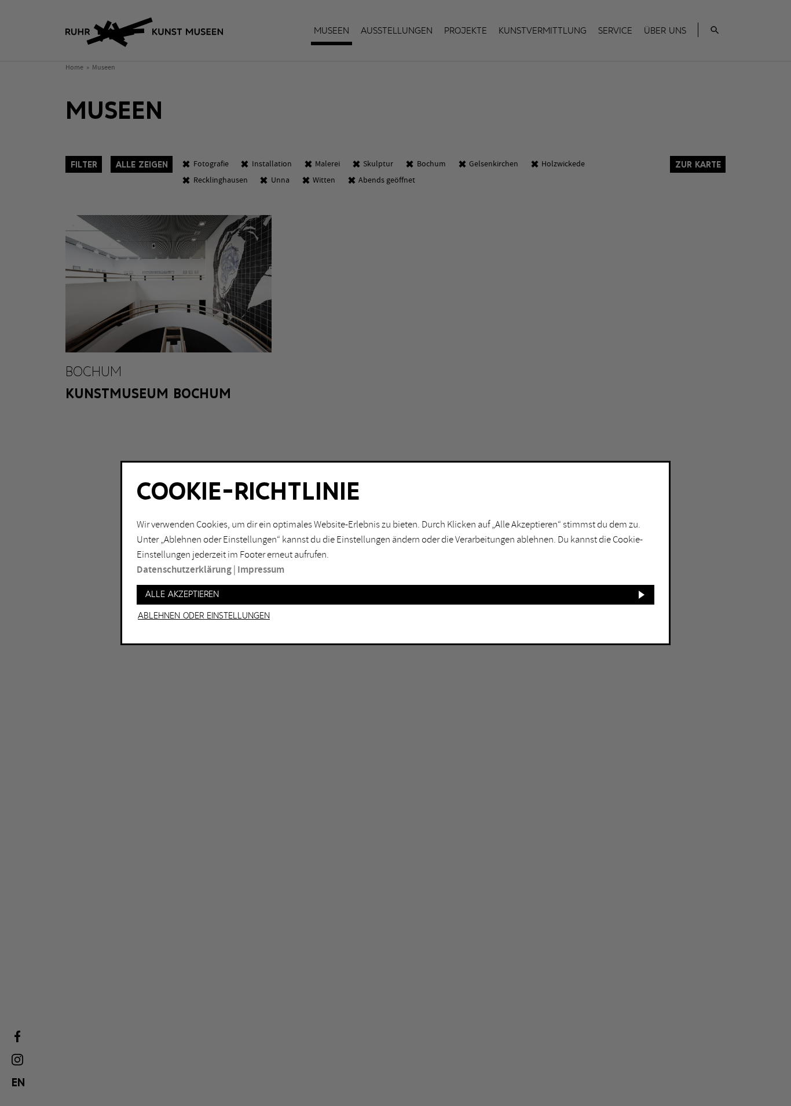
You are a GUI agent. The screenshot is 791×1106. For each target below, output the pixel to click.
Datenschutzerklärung (184, 569)
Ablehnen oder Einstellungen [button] (204, 616)
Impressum (260, 569)
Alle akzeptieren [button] (182, 594)
